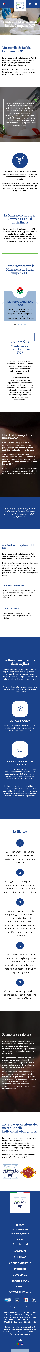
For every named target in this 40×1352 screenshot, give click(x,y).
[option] (20, 301)
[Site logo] (20, 6)
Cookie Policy (25, 1306)
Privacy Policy (15, 1306)
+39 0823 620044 (21, 1229)
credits (20, 1340)
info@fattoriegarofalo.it (20, 1233)
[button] (15, 324)
